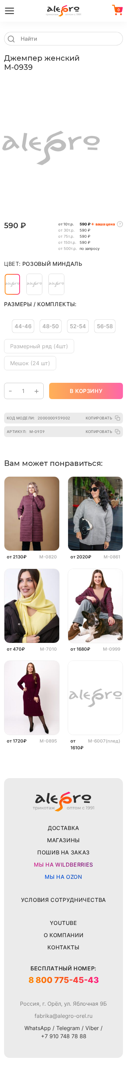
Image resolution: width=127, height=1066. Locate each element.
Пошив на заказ (63, 852)
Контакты (63, 947)
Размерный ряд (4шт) (39, 346)
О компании (63, 935)
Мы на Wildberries (63, 864)
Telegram (68, 1028)
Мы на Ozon (63, 876)
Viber (92, 1028)
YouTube (63, 923)
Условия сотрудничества (63, 899)
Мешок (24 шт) (30, 363)
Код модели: (38, 418)
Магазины (63, 840)
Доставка (63, 828)
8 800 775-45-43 (63, 980)
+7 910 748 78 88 (63, 1036)
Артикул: (26, 431)
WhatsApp (37, 1028)
